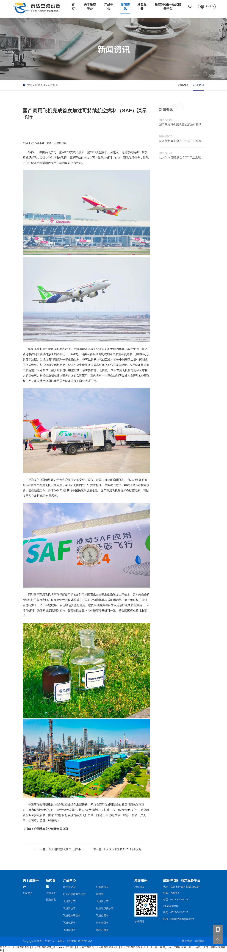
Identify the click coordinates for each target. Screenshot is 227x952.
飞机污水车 (102, 901)
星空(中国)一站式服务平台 (168, 6)
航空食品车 (69, 887)
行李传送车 (102, 887)
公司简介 (28, 893)
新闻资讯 (125, 6)
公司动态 (183, 85)
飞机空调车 (102, 915)
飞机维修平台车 (72, 915)
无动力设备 (102, 929)
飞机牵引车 (69, 929)
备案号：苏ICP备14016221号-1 (74, 941)
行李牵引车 (102, 922)
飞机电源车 (69, 922)
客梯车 (100, 894)
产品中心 (108, 6)
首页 (73, 6)
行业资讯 (53, 85)
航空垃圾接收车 (105, 908)
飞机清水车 (69, 901)
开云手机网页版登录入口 (134, 947)
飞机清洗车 (69, 908)
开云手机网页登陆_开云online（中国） (53, 947)
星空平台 (5, 947)
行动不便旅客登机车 (74, 894)
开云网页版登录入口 (107, 947)
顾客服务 (141, 6)
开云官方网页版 (20, 947)
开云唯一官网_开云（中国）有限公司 (170, 947)
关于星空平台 (90, 6)
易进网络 (199, 941)
